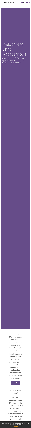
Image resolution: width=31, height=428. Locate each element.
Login (15, 383)
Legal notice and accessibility (15, 424)
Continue (15, 426)
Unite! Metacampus (9, 2)
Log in (28, 2)
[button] (22, 2)
